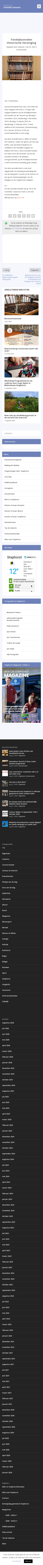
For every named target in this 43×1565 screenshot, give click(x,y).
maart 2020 (6, 1461)
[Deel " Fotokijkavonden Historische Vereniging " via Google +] (19, 216)
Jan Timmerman (13, 637)
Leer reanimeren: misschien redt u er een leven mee (23, 773)
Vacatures (6, 990)
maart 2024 (6, 1188)
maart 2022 (6, 1324)
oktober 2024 (7, 1148)
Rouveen (5, 967)
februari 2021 (7, 1398)
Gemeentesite (10, 522)
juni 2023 (5, 1239)
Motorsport (7, 922)
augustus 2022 (8, 1296)
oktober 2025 (7, 1080)
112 (3, 848)
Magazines (6, 1509)
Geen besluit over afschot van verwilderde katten (21, 752)
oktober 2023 (7, 1216)
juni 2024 (5, 1171)
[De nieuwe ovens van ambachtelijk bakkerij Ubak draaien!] (5, 803)
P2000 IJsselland (10, 482)
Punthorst (6, 950)
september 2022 (8, 1290)
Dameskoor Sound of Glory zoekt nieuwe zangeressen (22, 762)
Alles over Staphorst (12, 539)
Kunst (4, 910)
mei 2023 (5, 1245)
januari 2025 (7, 1131)
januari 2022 (7, 1336)
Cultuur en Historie (9, 870)
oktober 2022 (7, 1284)
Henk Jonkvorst (13, 626)
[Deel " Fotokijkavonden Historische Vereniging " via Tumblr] (24, 216)
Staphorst (6, 979)
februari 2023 (7, 1262)
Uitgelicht (6, 984)
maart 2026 (6, 1051)
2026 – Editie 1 (11, 1515)
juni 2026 (5, 1034)
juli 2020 (5, 1438)
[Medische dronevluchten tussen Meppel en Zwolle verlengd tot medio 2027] (5, 824)
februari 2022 (7, 1330)
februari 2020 (7, 1467)
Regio (4, 956)
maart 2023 (6, 1256)
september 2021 (8, 1359)
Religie (4, 962)
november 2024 (8, 1142)
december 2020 (8, 1410)
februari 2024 (7, 1193)
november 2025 (8, 1074)
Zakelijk (5, 1001)
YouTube (8, 477)
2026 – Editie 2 (11, 1521)
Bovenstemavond (12, 318)
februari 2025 (7, 1125)
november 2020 (8, 1415)
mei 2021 (5, 1381)
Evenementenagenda (12, 460)
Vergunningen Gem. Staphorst (16, 471)
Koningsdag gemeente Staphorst (15, 1504)
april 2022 (6, 1319)
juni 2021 (5, 1376)
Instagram (8, 488)
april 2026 (6, 1045)
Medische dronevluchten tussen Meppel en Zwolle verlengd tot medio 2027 (25, 823)
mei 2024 (5, 1176)
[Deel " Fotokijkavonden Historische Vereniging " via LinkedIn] (28, 216)
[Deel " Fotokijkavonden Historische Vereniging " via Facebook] (10, 216)
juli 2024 (5, 1165)
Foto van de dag (8, 887)
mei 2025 (5, 1108)
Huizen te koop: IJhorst (13, 511)
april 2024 (6, 1182)
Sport (4, 973)
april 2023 (6, 1250)
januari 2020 (7, 1472)
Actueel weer (9, 494)
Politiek (5, 944)
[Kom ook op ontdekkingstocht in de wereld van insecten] (21, 401)
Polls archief (7, 1532)
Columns (5, 859)
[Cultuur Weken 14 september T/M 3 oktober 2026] (5, 813)
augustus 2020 (8, 1432)
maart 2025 (6, 1119)
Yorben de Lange (13, 643)
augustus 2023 (8, 1228)
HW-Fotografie (12, 654)
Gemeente (6, 899)
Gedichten (6, 893)
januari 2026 (7, 1062)
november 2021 (8, 1347)
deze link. (20, 197)
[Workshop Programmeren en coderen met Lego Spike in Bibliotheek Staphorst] (21, 367)
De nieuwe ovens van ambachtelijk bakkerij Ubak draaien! (23, 803)
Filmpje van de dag (9, 882)
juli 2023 (5, 1233)
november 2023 (8, 1210)
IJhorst (5, 905)
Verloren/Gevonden (12, 534)
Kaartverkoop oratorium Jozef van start (21, 349)
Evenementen (21, 50)
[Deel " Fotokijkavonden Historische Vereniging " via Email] (33, 216)
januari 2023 (7, 1267)
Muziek (5, 927)
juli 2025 (5, 1097)
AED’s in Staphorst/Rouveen (13, 1487)
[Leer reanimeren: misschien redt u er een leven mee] (5, 773)
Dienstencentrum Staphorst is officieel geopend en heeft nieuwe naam (24, 792)
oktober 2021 (7, 1353)
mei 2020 (5, 1450)
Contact (5, 1498)
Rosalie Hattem (13, 620)
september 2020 (8, 1427)
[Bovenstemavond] (21, 304)
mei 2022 (5, 1313)
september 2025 (8, 1085)
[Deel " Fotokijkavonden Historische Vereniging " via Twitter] (14, 216)
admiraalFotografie (14, 618)
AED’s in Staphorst (11, 499)
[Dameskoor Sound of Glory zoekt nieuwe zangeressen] (5, 763)
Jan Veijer (10, 649)
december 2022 (8, 1273)
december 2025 (8, 1068)
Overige (5, 939)
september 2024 (8, 1153)
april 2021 (6, 1387)
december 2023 (8, 1205)
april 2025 (6, 1114)
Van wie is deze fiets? (17, 782)
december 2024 (8, 1136)
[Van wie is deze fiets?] (5, 783)
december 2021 (8, 1341)
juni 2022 (5, 1307)
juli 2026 (5, 1028)
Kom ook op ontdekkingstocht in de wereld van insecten (20, 416)
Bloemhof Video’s (14, 612)
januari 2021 (7, 1404)
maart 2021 (6, 1393)
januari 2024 (7, 1199)
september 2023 (8, 1222)
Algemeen (22, 756)
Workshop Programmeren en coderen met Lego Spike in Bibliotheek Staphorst (18, 383)
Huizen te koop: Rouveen (14, 505)
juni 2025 (5, 1102)
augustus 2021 (8, 1364)
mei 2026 (5, 1040)
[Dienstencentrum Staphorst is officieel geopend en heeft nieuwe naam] (5, 793)
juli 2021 (5, 1370)
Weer (4, 1544)
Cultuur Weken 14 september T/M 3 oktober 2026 (23, 813)
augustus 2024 (8, 1159)
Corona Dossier (8, 865)
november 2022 (8, 1279)
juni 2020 (5, 1444)
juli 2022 (5, 1301)
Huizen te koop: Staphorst (15, 516)
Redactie (21, 47)
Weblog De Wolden (11, 465)
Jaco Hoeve (11, 632)
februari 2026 (7, 1057)
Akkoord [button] (28, 1561)
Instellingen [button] (16, 1561)
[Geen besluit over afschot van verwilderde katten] (5, 753)
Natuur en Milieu (9, 933)
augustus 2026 (8, 1023)
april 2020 (6, 1455)
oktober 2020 (7, 1421)
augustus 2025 (8, 1091)
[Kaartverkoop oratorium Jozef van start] (21, 335)
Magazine (6, 916)
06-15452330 (17, 228)
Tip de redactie (10, 528)
